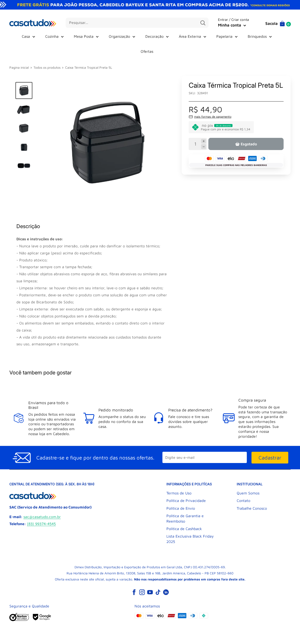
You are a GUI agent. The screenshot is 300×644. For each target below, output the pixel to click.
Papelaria (224, 36)
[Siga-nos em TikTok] (158, 592)
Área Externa (190, 36)
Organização (119, 36)
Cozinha (52, 36)
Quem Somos (248, 493)
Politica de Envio (180, 508)
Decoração (154, 36)
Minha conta (230, 25)
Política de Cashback (184, 529)
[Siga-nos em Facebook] (134, 592)
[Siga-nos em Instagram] (142, 592)
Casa (26, 36)
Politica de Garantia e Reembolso (185, 518)
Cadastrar (270, 458)
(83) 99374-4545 (41, 524)
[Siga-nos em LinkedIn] (166, 592)
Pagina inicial (19, 67)
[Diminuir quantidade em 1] (203, 146)
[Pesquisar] (203, 23)
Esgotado (249, 144)
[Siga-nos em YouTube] (150, 592)
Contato (243, 500)
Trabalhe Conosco (252, 508)
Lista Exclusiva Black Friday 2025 (190, 538)
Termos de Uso (178, 493)
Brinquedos (257, 36)
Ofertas (147, 51)
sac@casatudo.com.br (42, 517)
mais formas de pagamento (212, 116)
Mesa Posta (84, 36)
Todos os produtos (47, 67)
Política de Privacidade (186, 500)
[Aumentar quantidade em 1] (203, 141)
